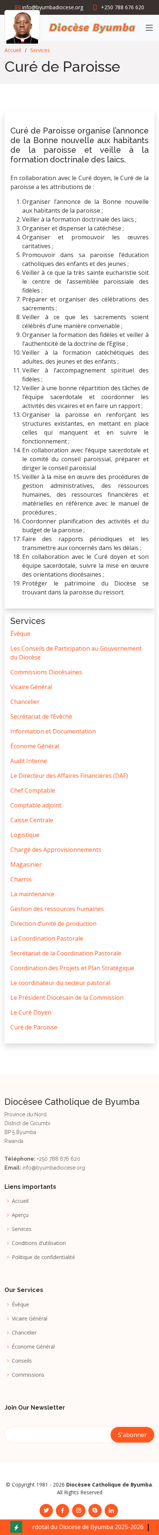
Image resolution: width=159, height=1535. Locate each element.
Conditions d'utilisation (39, 1243)
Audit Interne (28, 761)
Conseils (22, 1360)
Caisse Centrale (31, 820)
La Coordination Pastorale (46, 938)
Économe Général (34, 746)
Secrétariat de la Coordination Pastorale (65, 953)
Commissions (28, 1374)
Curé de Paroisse (33, 1027)
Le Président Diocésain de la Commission (67, 997)
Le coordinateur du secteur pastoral (60, 983)
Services (40, 50)
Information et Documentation (53, 731)
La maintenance (32, 894)
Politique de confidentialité (43, 1257)
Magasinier (26, 864)
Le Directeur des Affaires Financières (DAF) (69, 776)
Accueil (12, 50)
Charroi (20, 879)
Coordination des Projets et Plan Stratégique (72, 968)
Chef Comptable (32, 790)
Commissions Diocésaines (46, 672)
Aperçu (20, 1215)
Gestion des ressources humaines (57, 909)
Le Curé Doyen (30, 1012)
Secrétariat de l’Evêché (41, 716)
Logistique (25, 835)
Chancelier (25, 702)
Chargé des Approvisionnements (55, 850)
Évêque (20, 634)
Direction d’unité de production (53, 924)
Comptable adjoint (35, 805)
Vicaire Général (31, 687)
